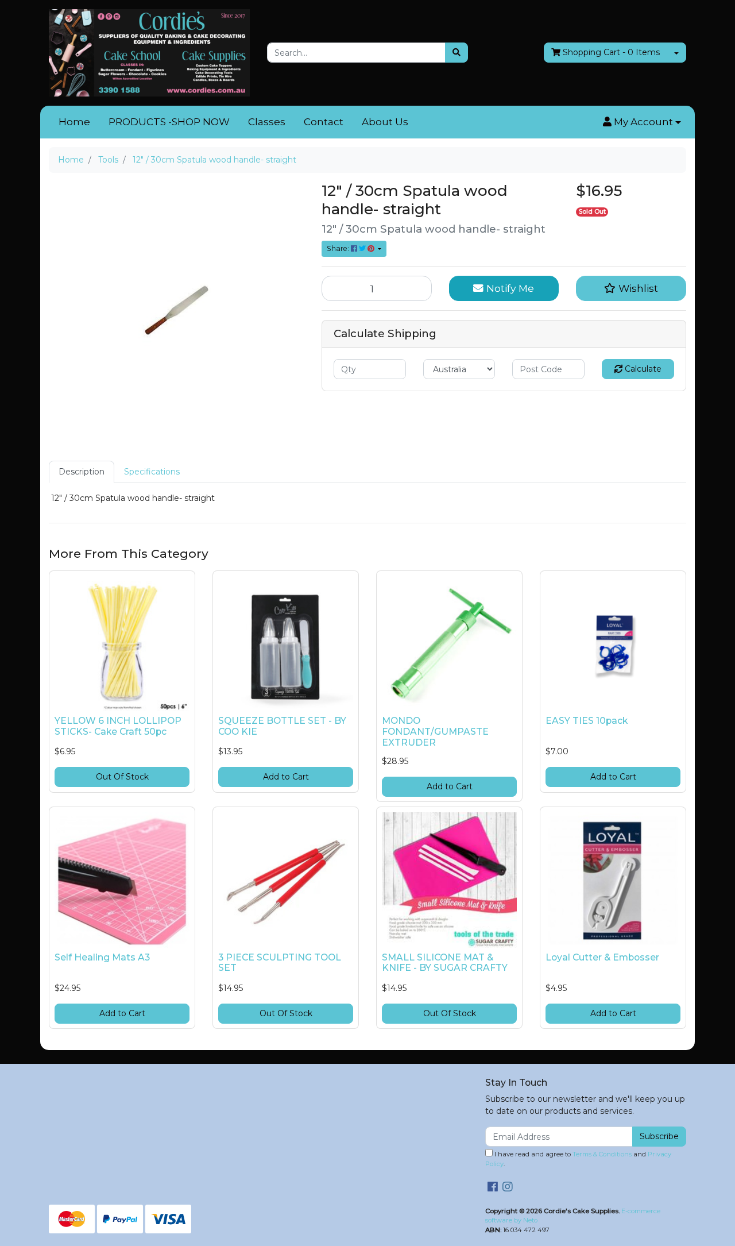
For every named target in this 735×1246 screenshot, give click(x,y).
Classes (266, 122)
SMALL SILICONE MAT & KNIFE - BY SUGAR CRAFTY (445, 963)
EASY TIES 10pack (587, 720)
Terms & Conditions (602, 1154)
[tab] (81, 472)
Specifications (152, 471)
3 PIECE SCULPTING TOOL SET (279, 963)
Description (82, 471)
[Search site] (456, 53)
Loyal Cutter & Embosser (602, 957)
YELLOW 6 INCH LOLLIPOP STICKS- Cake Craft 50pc (118, 726)
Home (74, 122)
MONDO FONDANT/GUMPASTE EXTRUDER (435, 731)
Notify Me (508, 288)
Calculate (642, 369)
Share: (339, 248)
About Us (385, 122)
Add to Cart (286, 776)
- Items (611, 52)
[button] (642, 122)
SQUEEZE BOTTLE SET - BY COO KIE (282, 726)
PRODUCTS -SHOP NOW (169, 122)
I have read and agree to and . (578, 1159)
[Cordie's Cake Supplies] (149, 52)
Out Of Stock (122, 776)
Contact (323, 122)
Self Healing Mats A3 (102, 957)
